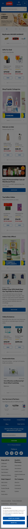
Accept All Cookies (13, 518)
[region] (14, 517)
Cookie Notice (8, 514)
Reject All (14, 522)
